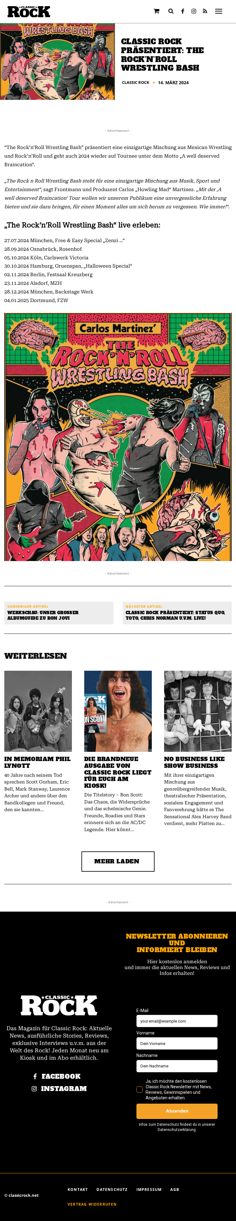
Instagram (64, 1089)
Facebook (61, 1077)
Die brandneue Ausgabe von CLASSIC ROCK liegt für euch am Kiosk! (117, 772)
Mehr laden (117, 861)
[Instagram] (193, 11)
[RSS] (204, 11)
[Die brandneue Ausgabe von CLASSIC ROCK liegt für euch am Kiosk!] (118, 711)
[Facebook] (182, 11)
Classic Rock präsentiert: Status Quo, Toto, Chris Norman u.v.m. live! (175, 615)
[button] (171, 11)
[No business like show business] (198, 711)
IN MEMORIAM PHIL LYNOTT (37, 762)
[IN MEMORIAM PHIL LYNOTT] (38, 711)
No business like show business (194, 762)
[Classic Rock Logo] (28, 12)
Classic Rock (135, 82)
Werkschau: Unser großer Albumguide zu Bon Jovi (43, 615)
